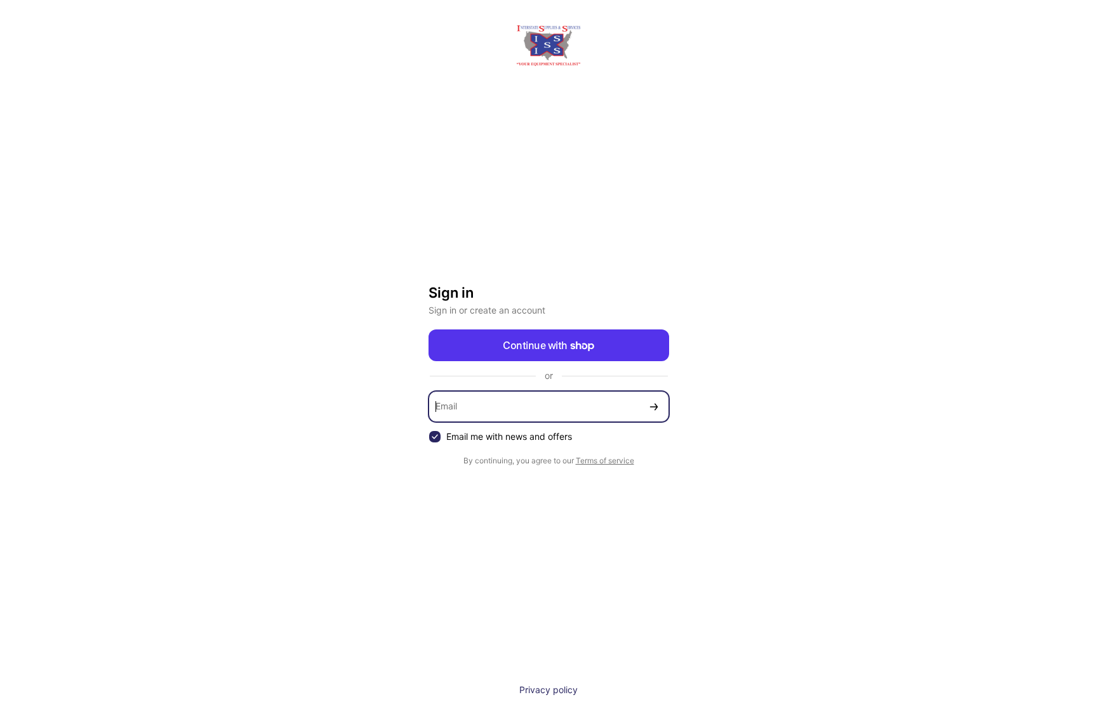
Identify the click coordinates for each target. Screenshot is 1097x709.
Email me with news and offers (509, 436)
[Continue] (654, 406)
